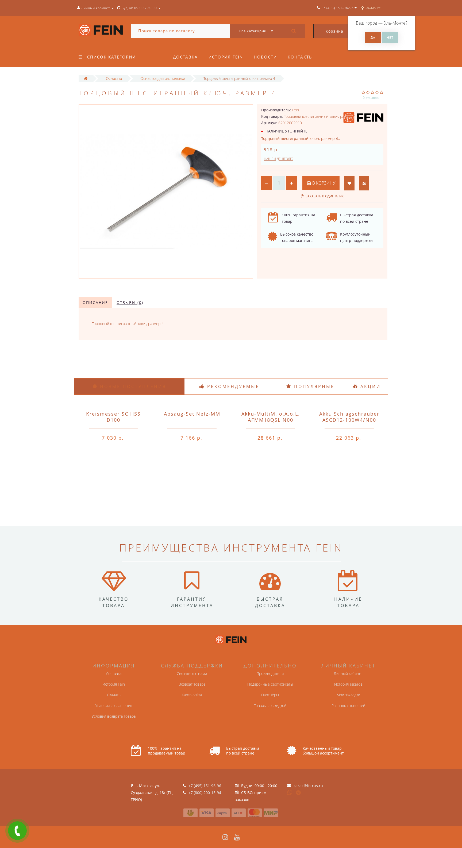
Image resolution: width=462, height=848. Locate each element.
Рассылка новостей (348, 705)
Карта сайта (192, 694)
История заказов (348, 684)
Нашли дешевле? (278, 159)
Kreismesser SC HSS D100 (113, 417)
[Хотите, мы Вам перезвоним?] (17, 831)
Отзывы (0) (130, 302)
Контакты (300, 57)
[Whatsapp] (289, 792)
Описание (95, 302)
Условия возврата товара (114, 716)
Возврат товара (192, 684)
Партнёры (270, 694)
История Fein (226, 57)
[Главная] (85, 78)
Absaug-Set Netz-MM (192, 414)
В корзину (323, 183)
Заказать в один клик (325, 196)
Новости (265, 57)
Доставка (185, 57)
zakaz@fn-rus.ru (308, 785)
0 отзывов (371, 97)
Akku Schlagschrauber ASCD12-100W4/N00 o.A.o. (349, 420)
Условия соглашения (113, 705)
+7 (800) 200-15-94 (204, 792)
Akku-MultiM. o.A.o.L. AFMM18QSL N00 (270, 417)
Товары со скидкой (270, 705)
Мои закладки (348, 694)
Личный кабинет (348, 673)
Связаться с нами (192, 673)
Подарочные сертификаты (270, 684)
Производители (270, 673)
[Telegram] (298, 793)
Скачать (114, 694)
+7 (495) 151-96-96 (204, 785)
